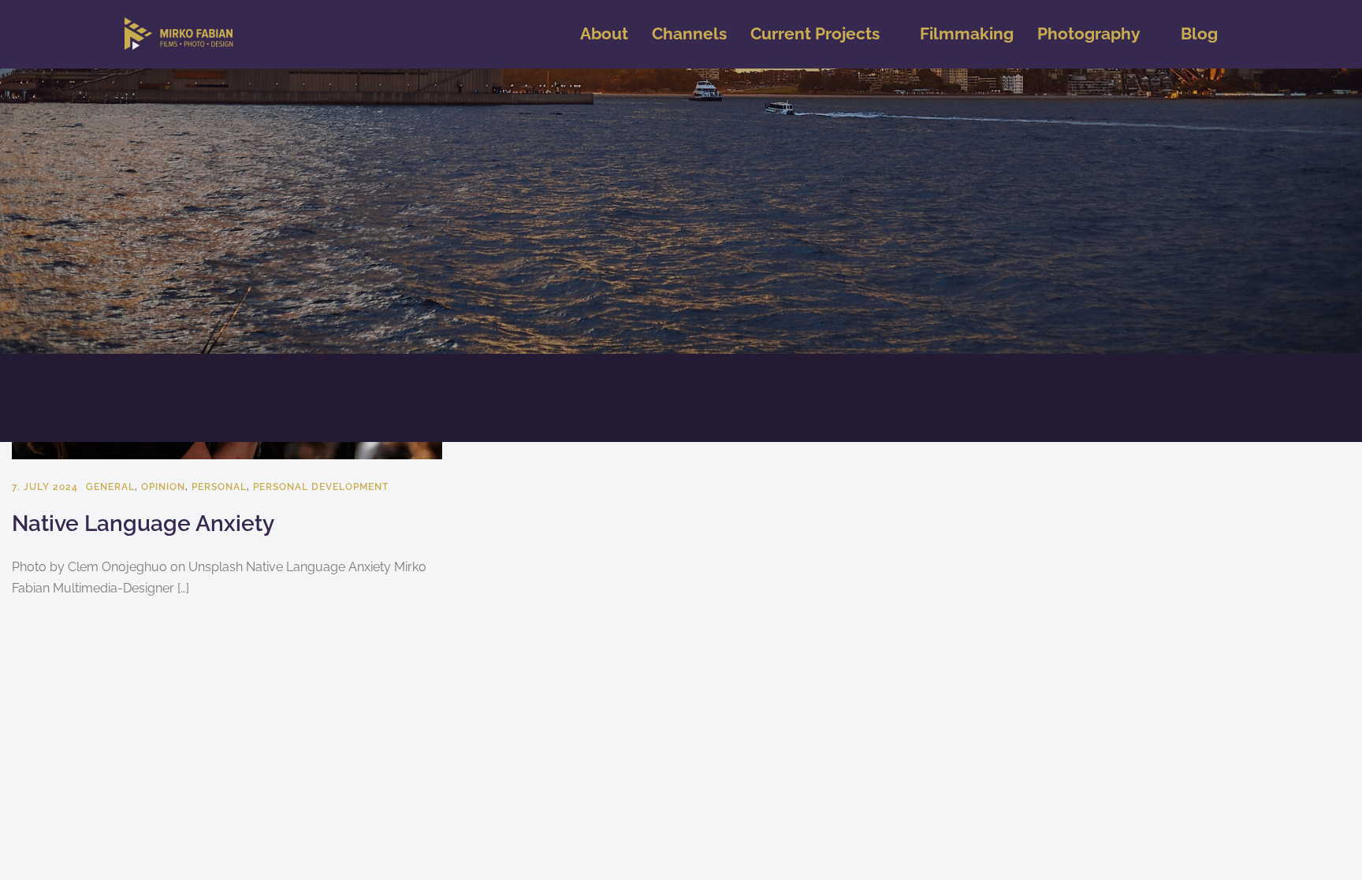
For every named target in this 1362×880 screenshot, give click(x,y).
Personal (219, 486)
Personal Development (321, 486)
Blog (1199, 33)
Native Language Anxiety (143, 524)
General (110, 486)
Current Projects (815, 33)
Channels (689, 33)
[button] (823, 34)
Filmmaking (967, 33)
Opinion (163, 486)
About (604, 33)
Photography (1089, 33)
